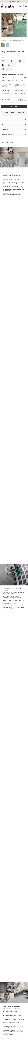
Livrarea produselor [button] (7, 134)
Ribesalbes (3, 50)
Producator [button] (5, 124)
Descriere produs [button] (6, 120)
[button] (20, 6)
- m (3, 77)
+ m (25, 77)
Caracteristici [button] (5, 129)
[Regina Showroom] (7, 6)
